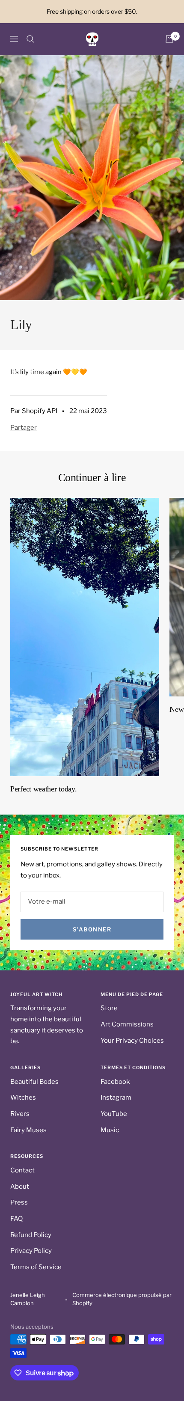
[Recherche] (30, 39)
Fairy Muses (28, 1130)
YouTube (114, 1114)
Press (19, 1202)
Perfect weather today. (43, 789)
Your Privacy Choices (132, 1040)
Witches (23, 1097)
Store (109, 1008)
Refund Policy (30, 1235)
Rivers (20, 1114)
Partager (23, 427)
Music (110, 1130)
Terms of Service (36, 1267)
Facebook (115, 1082)
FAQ (16, 1219)
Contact (22, 1170)
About (19, 1186)
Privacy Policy (31, 1251)
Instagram (116, 1097)
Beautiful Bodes (34, 1082)
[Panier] (169, 39)
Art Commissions (127, 1024)
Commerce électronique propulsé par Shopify (122, 1299)
